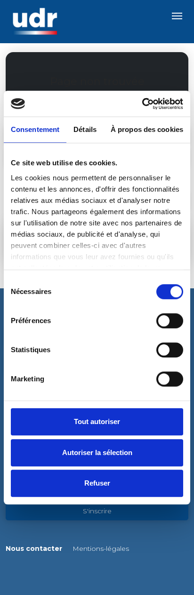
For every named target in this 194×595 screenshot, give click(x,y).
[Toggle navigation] (177, 16)
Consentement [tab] (35, 129)
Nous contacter (34, 548)
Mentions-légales (101, 548)
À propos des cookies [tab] (147, 129)
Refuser (97, 483)
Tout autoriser (97, 421)
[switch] (169, 320)
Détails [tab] (85, 129)
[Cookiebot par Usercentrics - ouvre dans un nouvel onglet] (142, 104)
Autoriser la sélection (97, 452)
